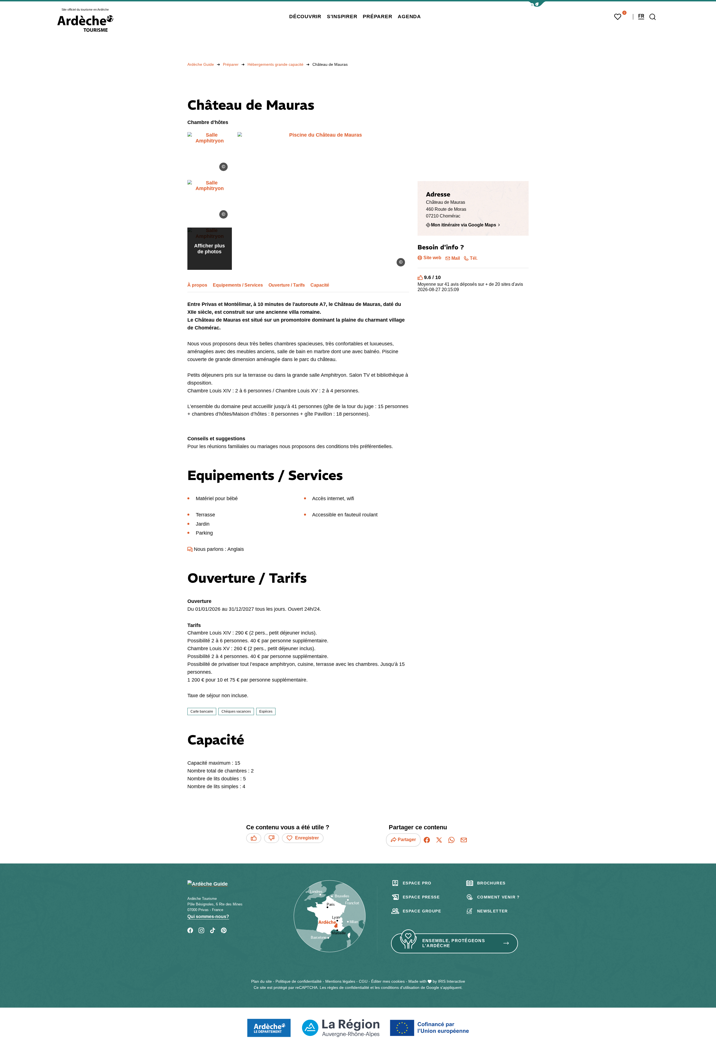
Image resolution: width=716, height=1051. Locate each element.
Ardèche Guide (200, 64)
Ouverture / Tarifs (286, 285)
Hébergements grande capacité (275, 64)
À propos (197, 285)
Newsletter (492, 911)
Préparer (231, 64)
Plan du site (261, 981)
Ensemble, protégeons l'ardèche (453, 943)
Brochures (491, 883)
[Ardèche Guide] (85, 23)
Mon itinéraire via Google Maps (463, 225)
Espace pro (417, 883)
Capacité (319, 285)
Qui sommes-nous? (208, 916)
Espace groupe (422, 911)
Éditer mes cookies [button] (388, 981)
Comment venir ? (498, 897)
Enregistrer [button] (307, 837)
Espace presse (421, 897)
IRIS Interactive (451, 981)
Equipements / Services (238, 285)
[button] (537, 4)
